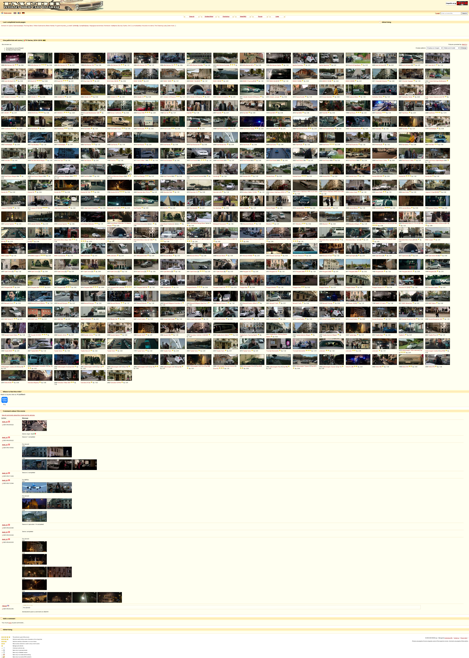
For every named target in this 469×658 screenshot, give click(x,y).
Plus (202, 366)
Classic (435, 97)
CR (248, 176)
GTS (383, 287)
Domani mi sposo (7, 25)
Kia (135, 208)
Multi (38, 160)
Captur (436, 287)
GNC (255, 192)
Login (438, 13)
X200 (436, 192)
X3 (350, 81)
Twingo (330, 303)
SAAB (377, 303)
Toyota (219, 335)
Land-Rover (84, 224)
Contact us (456, 638)
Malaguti (216, 224)
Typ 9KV (442, 351)
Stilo (432, 144)
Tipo (61, 160)
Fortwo (249, 319)
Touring (250, 81)
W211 (208, 239)
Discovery (144, 224)
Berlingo (436, 81)
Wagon (42, 160)
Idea (379, 129)
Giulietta (200, 65)
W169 (3, 241)
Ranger (142, 176)
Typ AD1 (313, 366)
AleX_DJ (464, 44)
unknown (87, 255)
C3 (116, 97)
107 (250, 271)
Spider (279, 65)
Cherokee (65, 208)
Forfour (223, 319)
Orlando (384, 81)
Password (222, 224)
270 (176, 239)
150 (91, 81)
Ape (246, 287)
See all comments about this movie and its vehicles (18, 415)
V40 (380, 367)
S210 (288, 239)
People (246, 208)
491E (282, 192)
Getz (170, 192)
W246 (129, 239)
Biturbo (251, 224)
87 (443, 97)
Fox (67, 367)
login (10, 623)
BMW (135, 81)
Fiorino (221, 129)
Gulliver (199, 335)
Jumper (276, 97)
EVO (61, 113)
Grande (301, 129)
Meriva (169, 271)
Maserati (246, 224)
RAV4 (10, 351)
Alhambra (409, 303)
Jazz (355, 176)
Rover (203, 223)
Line (440, 97)
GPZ (115, 208)
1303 (411, 350)
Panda (89, 144)
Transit (169, 176)
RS (117, 81)
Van (225, 144)
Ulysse (89, 160)
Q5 (35, 81)
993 (408, 287)
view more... (171, 25)
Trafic (276, 303)
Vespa (327, 287)
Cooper (431, 240)
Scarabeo (300, 65)
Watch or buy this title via (9, 394)
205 (382, 271)
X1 (297, 81)
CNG (315, 191)
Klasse (442, 223)
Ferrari (113, 113)
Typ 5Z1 (71, 367)
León (36, 319)
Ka (88, 176)
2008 (303, 271)
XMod (254, 303)
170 (415, 223)
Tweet (221, 287)
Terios (381, 97)
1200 (97, 113)
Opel (350, 255)
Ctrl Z (129, 25)
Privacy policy (464, 638)
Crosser (13, 97)
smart (139, 319)
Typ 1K (125, 367)
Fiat (165, 113)
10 (285, 192)
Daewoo (351, 97)
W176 (447, 223)
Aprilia (295, 65)
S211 (182, 239)
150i (89, 192)
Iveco (377, 192)
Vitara (15, 335)
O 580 (393, 239)
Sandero (329, 97)
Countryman (61, 255)
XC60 (9, 382)
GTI (411, 271)
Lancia (298, 208)
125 (414, 319)
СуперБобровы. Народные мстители (91, 25)
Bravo (380, 113)
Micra (170, 255)
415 (87, 319)
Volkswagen (406, 350)
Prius (434, 335)
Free (299, 287)
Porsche (401, 287)
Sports (255, 335)
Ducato (142, 129)
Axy (85, 81)
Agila (354, 255)
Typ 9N (285, 367)
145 (13, 65)
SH (404, 176)
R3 (355, 303)
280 (202, 239)
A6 (432, 65)
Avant (382, 65)
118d (195, 81)
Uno (114, 160)
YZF (118, 382)
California (118, 113)
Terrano (300, 255)
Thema (435, 208)
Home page (7, 13)
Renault (431, 287)
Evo (357, 144)
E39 (278, 81)
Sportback (357, 65)
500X (300, 113)
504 (117, 287)
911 (405, 287)
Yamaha (30, 382)
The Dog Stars (28, 25)
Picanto (138, 208)
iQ (404, 335)
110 (125, 223)
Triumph (269, 351)
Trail (330, 255)
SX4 (169, 335)
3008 (91, 287)
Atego (66, 240)
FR (328, 176)
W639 (415, 240)
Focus (301, 160)
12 (253, 192)
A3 (353, 65)
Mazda (268, 224)
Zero (36, 113)
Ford (138, 160)
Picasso (173, 97)
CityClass (277, 192)
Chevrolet (378, 81)
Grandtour (177, 303)
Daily (355, 192)
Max (143, 160)
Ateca (434, 303)
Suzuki (374, 319)
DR (5, 113)
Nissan (166, 255)
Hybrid (227, 335)
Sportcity (326, 65)
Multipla (433, 129)
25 (353, 303)
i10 (197, 192)
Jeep (55, 208)
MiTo (252, 65)
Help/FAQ (243, 16)
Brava (353, 113)
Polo (252, 366)
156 (93, 65)
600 (326, 113)
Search (191, 16)
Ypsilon (11, 224)
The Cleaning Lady (161, 25)
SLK (307, 239)
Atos (144, 192)
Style (437, 160)
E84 (300, 81)
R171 (313, 239)
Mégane (171, 303)
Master (118, 303)
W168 (394, 223)
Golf (93, 367)
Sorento (194, 208)
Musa (356, 208)
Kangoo (65, 303)
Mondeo (116, 176)
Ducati (86, 113)
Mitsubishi (140, 255)
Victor (112, 81)
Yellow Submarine (39, 25)
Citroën (431, 81)
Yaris (113, 351)
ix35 (220, 192)
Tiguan (306, 366)
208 (11, 287)
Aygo (355, 335)
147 (40, 65)
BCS (108, 81)
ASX (145, 255)
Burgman (380, 319)
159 (119, 65)
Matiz (356, 97)
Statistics (226, 16)
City (169, 319)
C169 (29, 241)
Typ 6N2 (258, 366)
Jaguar (427, 192)
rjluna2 (4, 606)
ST (12, 319)
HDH (89, 319)
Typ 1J (99, 367)
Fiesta (195, 160)
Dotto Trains (429, 97)
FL (350, 367)
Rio (167, 208)
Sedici (407, 144)
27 (313, 191)
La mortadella (136, 25)
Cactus (226, 97)
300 (115, 81)
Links (277, 16)
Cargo (119, 129)
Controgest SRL (449, 638)
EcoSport (169, 160)
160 (388, 223)
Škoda (113, 319)
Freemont (275, 129)
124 (167, 113)
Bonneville (275, 351)
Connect (200, 176)
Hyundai (139, 192)
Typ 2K (21, 367)
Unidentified (209, 16)
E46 (254, 81)
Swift (143, 335)
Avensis (303, 335)
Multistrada (92, 113)
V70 (407, 367)
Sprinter (332, 240)
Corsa (10, 271)
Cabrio (384, 303)
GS (37, 335)
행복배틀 (75, 25)
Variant (232, 366)
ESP (391, 223)
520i (274, 81)
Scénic (224, 303)
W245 (103, 239)
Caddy (436, 351)
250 (381, 176)
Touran (333, 367)
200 (310, 239)
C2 (63, 97)
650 (441, 319)
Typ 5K (179, 367)
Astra (380, 255)
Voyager (410, 81)
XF (7, 208)
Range (199, 223)
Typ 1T (339, 367)
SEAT (403, 303)
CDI (417, 223)
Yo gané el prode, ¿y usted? (63, 25)
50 (118, 192)
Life (15, 367)
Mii (62, 319)
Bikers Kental (50, 25)
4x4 (198, 144)
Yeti (116, 319)
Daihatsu (375, 97)
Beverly (274, 287)
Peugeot (245, 271)
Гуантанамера (18, 25)
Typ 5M (207, 366)
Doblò (88, 129)
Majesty (36, 382)
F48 (330, 81)
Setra (82, 319)
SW (437, 255)
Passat (227, 366)
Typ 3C (216, 368)
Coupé (49, 239)
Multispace (442, 81)
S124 (359, 240)
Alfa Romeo (8, 65)
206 (435, 271)
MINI (426, 240)
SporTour (203, 303)
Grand (250, 97)
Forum (260, 16)
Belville (194, 287)
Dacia (298, 97)
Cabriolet (121, 287)
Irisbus (245, 192)
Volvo (347, 367)
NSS (378, 176)
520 (204, 335)
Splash (117, 335)
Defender (91, 224)
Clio (11, 303)
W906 (337, 240)
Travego (388, 239)
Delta (302, 208)
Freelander (171, 224)
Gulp (88, 81)
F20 (140, 81)
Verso (60, 351)
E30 (219, 81)
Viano (411, 240)
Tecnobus (193, 335)
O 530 (150, 240)
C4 (222, 97)
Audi (350, 65)
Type (433, 192)
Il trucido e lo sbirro (148, 25)
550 (39, 335)
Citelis (250, 192)
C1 (37, 97)
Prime (148, 192)
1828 (69, 240)
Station (129, 223)
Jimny (64, 335)
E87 (170, 81)
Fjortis (125, 25)
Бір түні (120, 25)
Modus (43, 303)
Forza (272, 176)
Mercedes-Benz (380, 223)
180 (97, 239)
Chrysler (404, 81)
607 (170, 287)
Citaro (146, 240)
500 (190, 113)
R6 (120, 382)
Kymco (242, 208)
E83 (353, 81)
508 (144, 287)
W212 (261, 239)
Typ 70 (50, 366)
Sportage (218, 208)
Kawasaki (110, 208)
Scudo (380, 144)
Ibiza (9, 319)
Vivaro (195, 271)
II (303, 255)
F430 (143, 113)
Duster (302, 97)
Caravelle (42, 366)
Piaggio (242, 287)
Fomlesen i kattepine (110, 25)
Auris (222, 335)
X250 (10, 208)
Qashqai (277, 255)
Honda (215, 176)
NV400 (250, 255)
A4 (379, 65)
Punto (306, 129)
